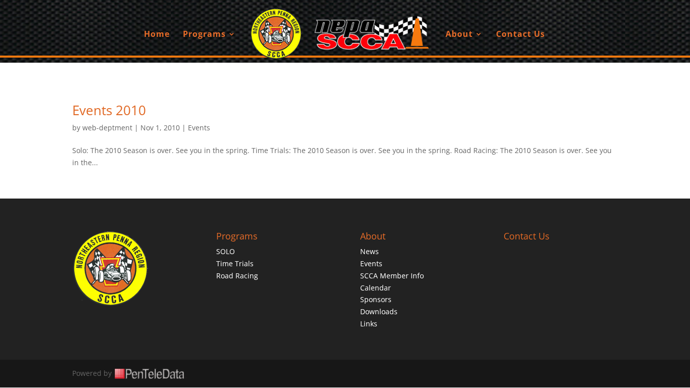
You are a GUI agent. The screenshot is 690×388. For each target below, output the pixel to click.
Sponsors (375, 299)
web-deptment (107, 127)
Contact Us (520, 34)
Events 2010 (109, 110)
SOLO (225, 251)
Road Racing (237, 275)
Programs (204, 34)
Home (157, 34)
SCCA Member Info (392, 275)
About (459, 34)
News (369, 251)
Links (368, 323)
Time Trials (235, 263)
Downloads (379, 311)
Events (199, 127)
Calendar (375, 288)
